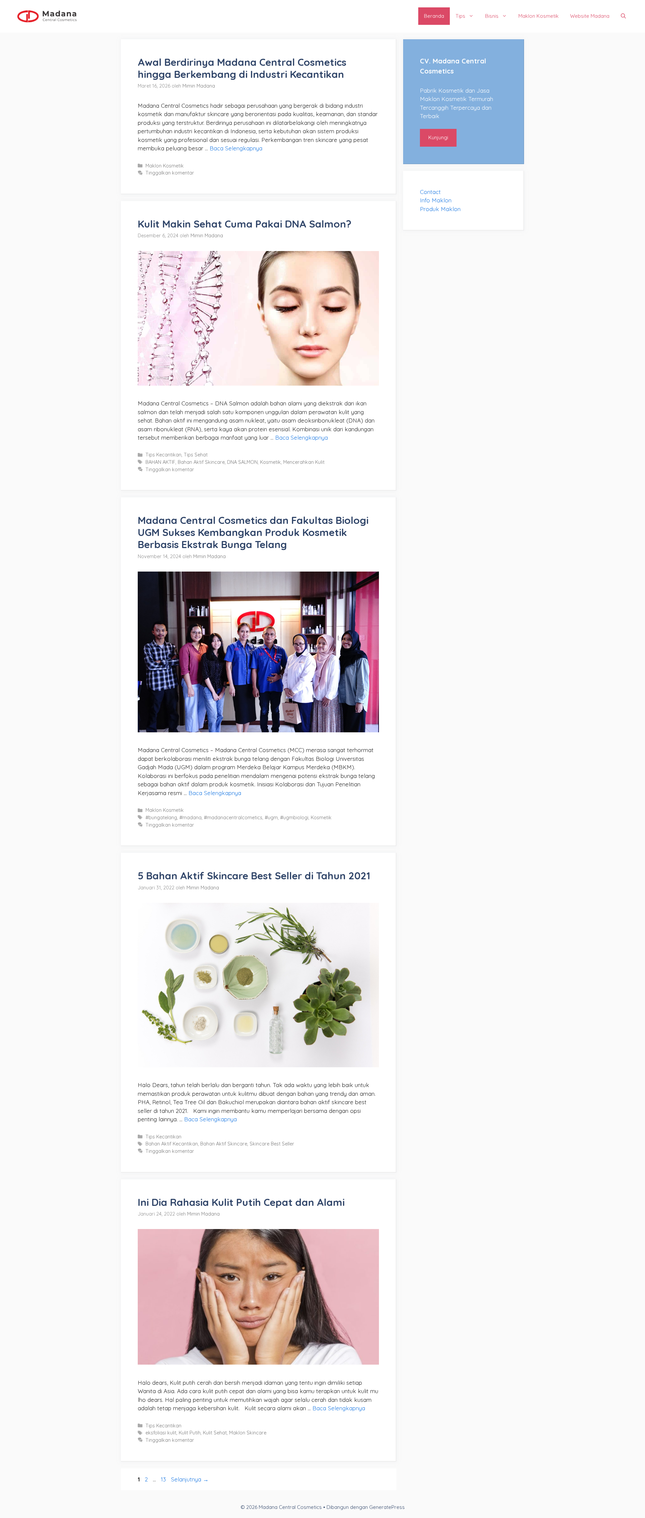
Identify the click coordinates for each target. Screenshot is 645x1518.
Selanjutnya (190, 1479)
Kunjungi (438, 137)
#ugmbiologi (294, 818)
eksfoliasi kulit (160, 1433)
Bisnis (492, 16)
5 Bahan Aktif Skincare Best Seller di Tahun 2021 (254, 875)
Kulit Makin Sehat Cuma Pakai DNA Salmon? (244, 223)
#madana (190, 818)
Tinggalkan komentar (169, 173)
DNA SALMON (242, 462)
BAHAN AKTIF (160, 462)
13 (164, 1479)
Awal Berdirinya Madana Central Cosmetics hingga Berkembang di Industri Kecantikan (242, 68)
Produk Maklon (440, 208)
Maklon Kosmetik (538, 16)
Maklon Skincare (247, 1433)
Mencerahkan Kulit (304, 462)
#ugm (271, 818)
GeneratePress (387, 1507)
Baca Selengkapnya (236, 148)
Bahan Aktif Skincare (201, 462)
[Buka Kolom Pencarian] (623, 16)
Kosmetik (270, 462)
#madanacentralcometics (233, 818)
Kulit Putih (190, 1433)
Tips (460, 16)
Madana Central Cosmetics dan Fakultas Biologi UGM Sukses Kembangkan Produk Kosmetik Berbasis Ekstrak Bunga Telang (253, 532)
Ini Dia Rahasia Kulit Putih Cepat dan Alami (241, 1202)
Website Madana (589, 16)
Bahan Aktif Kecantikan (171, 1144)
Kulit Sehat (215, 1433)
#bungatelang (161, 818)
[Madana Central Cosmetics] (47, 15)
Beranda (434, 16)
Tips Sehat (196, 455)
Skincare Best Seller (272, 1144)
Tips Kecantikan (163, 455)
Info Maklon (436, 200)
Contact (430, 191)
